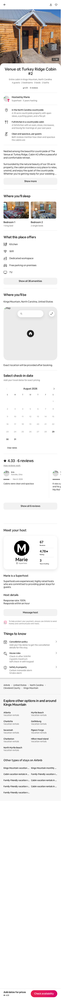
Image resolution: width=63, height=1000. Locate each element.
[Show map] (30, 333)
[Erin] (6, 473)
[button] (53, 401)
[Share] (51, 5)
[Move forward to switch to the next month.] (54, 389)
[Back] (5, 4)
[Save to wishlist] (56, 5)
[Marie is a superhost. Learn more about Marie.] (6, 99)
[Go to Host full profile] (30, 552)
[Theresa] (55, 473)
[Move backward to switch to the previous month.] (7, 389)
